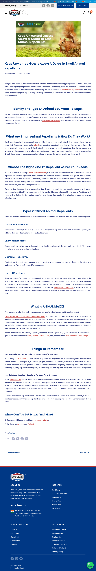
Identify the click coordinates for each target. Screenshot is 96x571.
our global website (40, 420)
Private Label (57, 533)
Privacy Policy (57, 551)
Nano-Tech (56, 497)
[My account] (84, 12)
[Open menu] (6, 13)
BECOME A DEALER (65, 6)
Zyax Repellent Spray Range (76, 335)
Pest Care (56, 508)
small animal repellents (71, 89)
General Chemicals (59, 493)
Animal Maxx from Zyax (64, 287)
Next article (84, 453)
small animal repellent (37, 172)
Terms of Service (58, 540)
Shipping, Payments (59, 544)
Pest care (13, 433)
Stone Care (56, 504)
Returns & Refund (59, 548)
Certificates (15, 540)
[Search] (25, 12)
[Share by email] (26, 438)
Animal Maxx (20, 358)
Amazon (20, 424)
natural (36, 145)
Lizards (35, 335)
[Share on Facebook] (13, 438)
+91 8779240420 (23, 6)
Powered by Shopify (18, 568)
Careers (14, 544)
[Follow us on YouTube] (52, 5)
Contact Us (56, 537)
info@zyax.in (10, 6)
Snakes (41, 335)
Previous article (13, 453)
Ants (47, 335)
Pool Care (56, 490)
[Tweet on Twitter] (22, 438)
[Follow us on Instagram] (48, 5)
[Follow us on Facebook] (43, 5)
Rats (29, 335)
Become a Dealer (59, 529)
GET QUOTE (83, 6)
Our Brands (15, 533)
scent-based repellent (51, 120)
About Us (14, 529)
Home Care (56, 501)
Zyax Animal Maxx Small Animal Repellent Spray (25, 316)
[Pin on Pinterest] (17, 438)
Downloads (15, 537)
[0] (89, 12)
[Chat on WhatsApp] (90, 565)
